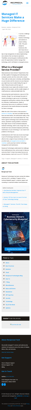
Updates (9, 27)
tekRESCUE (19, 396)
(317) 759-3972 (10, 376)
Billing (3, 367)
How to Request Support (8, 363)
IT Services (25, 158)
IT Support (7, 158)
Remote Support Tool (7, 365)
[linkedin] (5, 384)
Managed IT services (16, 158)
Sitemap (26, 396)
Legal (15, 398)
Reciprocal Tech (16, 27)
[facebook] (2, 384)
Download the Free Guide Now (15, 249)
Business (4, 27)
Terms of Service (16, 405)
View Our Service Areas (8, 352)
